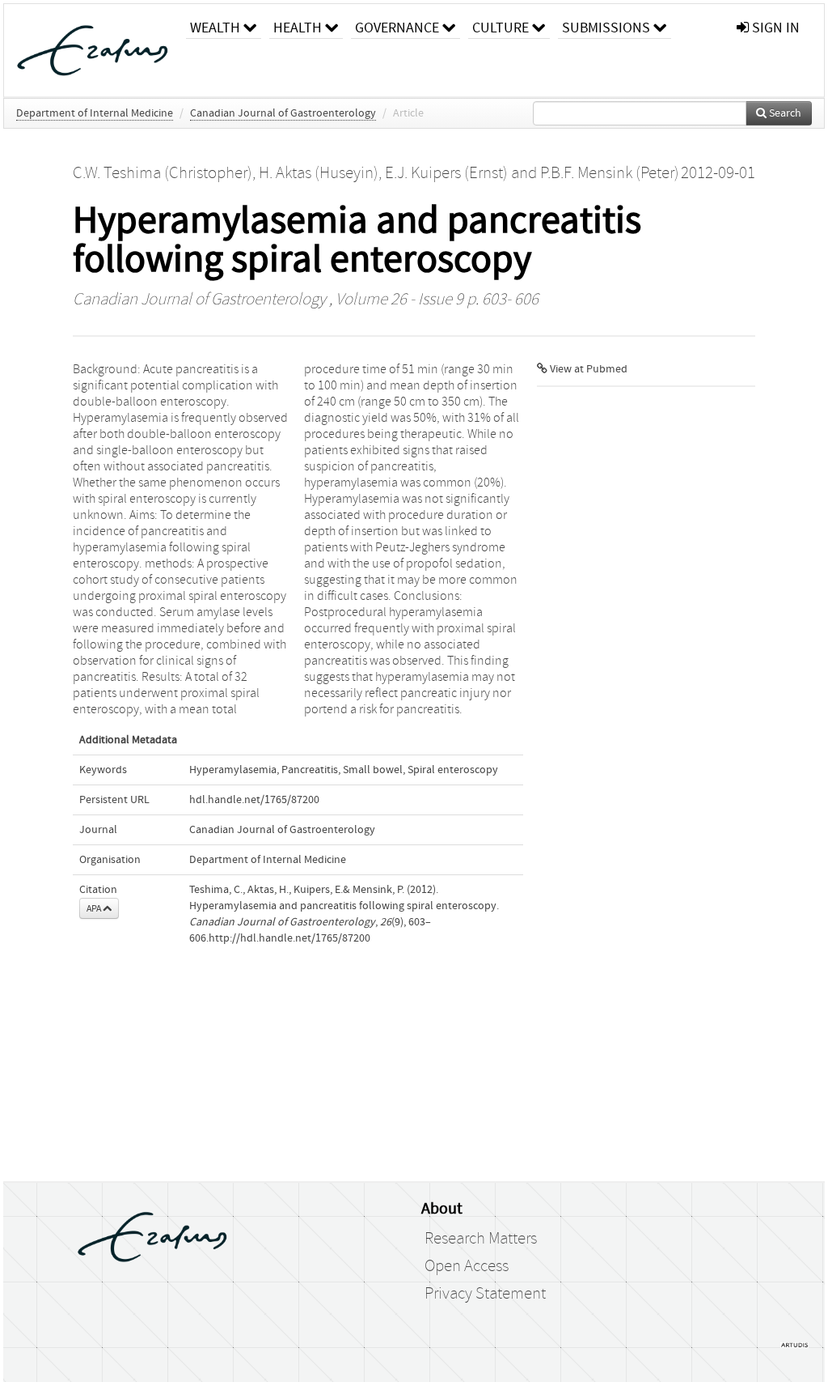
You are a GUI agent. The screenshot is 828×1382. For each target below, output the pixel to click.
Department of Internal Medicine (94, 113)
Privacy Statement (485, 1293)
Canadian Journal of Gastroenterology (283, 113)
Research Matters (481, 1238)
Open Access (467, 1266)
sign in (774, 27)
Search (784, 113)
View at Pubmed (587, 369)
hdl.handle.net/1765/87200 (254, 799)
